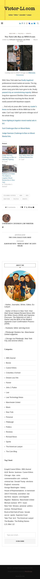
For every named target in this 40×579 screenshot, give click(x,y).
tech (14, 518)
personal (23, 506)
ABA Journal (10, 358)
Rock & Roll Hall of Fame (14, 512)
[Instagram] (24, 23)
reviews (7, 509)
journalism (22, 494)
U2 (13, 524)
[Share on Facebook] (24, 207)
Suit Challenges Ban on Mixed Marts (16, 128)
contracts (24, 478)
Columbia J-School (10, 195)
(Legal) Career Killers (12, 469)
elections (29, 481)
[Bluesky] (32, 23)
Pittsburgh (10, 422)
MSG (27, 195)
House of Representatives (14, 491)
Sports (8, 442)
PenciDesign (28, 571)
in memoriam (30, 491)
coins (18, 475)
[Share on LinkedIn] (31, 207)
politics (16, 199)
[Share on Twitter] (27, 207)
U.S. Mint (7, 524)
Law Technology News (14, 397)
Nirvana (16, 506)
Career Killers (11, 368)
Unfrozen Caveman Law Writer (19, 39)
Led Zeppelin (24, 497)
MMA (21, 195)
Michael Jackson (10, 503)
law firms (7, 497)
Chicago (7, 475)
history (22, 487)
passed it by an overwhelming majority (16, 92)
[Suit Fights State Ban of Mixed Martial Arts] (26, 150)
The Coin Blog (11, 451)
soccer (6, 515)
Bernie (8, 363)
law (28, 494)
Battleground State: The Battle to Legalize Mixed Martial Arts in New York (8, 178)
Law (7, 392)
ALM (6, 472)
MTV (20, 503)
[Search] (38, 23)
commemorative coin (12, 478)
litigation (7, 500)
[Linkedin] (20, 23)
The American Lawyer (14, 447)
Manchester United (13, 402)
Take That (8, 518)
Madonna (15, 500)
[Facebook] (22, 23)
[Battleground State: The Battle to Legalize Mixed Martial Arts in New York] (9, 168)
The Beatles (9, 521)
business (18, 472)
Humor (8, 383)
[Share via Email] (33, 207)
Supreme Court (21, 515)
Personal (9, 417)
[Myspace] (29, 23)
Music (8, 407)
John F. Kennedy (10, 494)
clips (13, 475)
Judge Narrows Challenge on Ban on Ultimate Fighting (9, 157)
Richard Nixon (11, 437)
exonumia (15, 484)
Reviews (9, 432)
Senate (27, 512)
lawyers (15, 497)
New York (7, 199)
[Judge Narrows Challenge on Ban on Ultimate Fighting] (9, 150)
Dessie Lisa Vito (12, 378)
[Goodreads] (27, 23)
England (7, 484)
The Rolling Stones (22, 521)
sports (24, 199)
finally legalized (27, 80)
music (25, 503)
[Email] (34, 23)
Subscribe (20, 541)
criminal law (8, 481)
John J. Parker (11, 387)
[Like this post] (22, 207)
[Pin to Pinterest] (29, 207)
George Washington (11, 487)
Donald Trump (19, 481)
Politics (9, 427)
